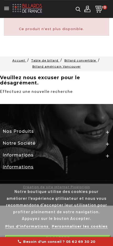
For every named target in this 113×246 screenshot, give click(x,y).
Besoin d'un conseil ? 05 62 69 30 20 (56, 241)
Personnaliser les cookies (80, 226)
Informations (18, 166)
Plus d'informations (27, 226)
